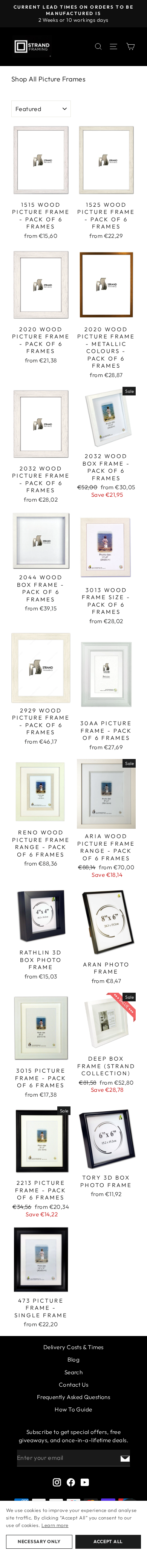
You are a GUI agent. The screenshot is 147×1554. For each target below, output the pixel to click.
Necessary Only (39, 1541)
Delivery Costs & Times (73, 1347)
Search (73, 1372)
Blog (73, 1359)
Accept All (108, 1541)
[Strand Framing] (32, 47)
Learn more (55, 1525)
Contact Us (74, 1384)
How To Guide (73, 1409)
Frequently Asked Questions (73, 1397)
